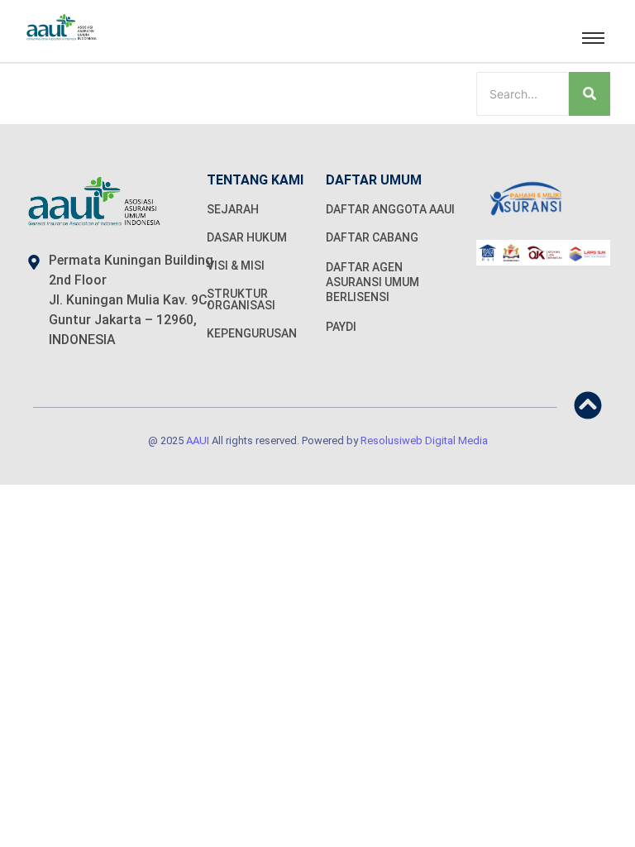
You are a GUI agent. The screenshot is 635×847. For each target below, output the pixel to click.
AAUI (197, 440)
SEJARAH (233, 209)
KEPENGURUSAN (252, 333)
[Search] (589, 94)
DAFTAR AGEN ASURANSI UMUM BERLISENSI (372, 282)
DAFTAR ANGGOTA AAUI (390, 209)
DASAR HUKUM (247, 237)
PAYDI (341, 326)
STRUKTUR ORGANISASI (241, 299)
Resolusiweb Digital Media (424, 440)
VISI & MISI (236, 265)
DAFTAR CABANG (372, 237)
